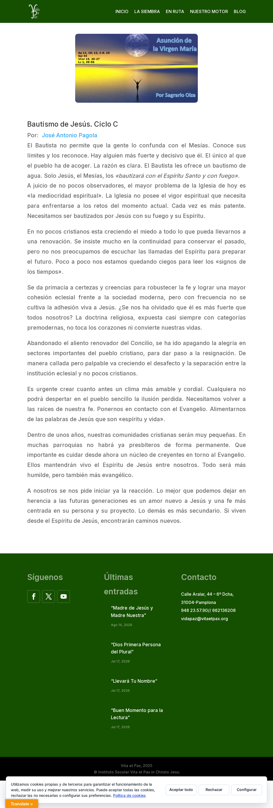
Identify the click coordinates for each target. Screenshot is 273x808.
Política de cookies (129, 795)
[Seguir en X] (48, 596)
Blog (240, 11)
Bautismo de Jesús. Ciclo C (72, 124)
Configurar (247, 789)
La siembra (147, 11)
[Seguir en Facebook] (33, 596)
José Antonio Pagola (69, 135)
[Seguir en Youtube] (63, 596)
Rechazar (214, 789)
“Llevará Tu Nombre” (134, 681)
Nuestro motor (209, 11)
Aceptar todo (181, 789)
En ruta (175, 11)
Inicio (122, 11)
